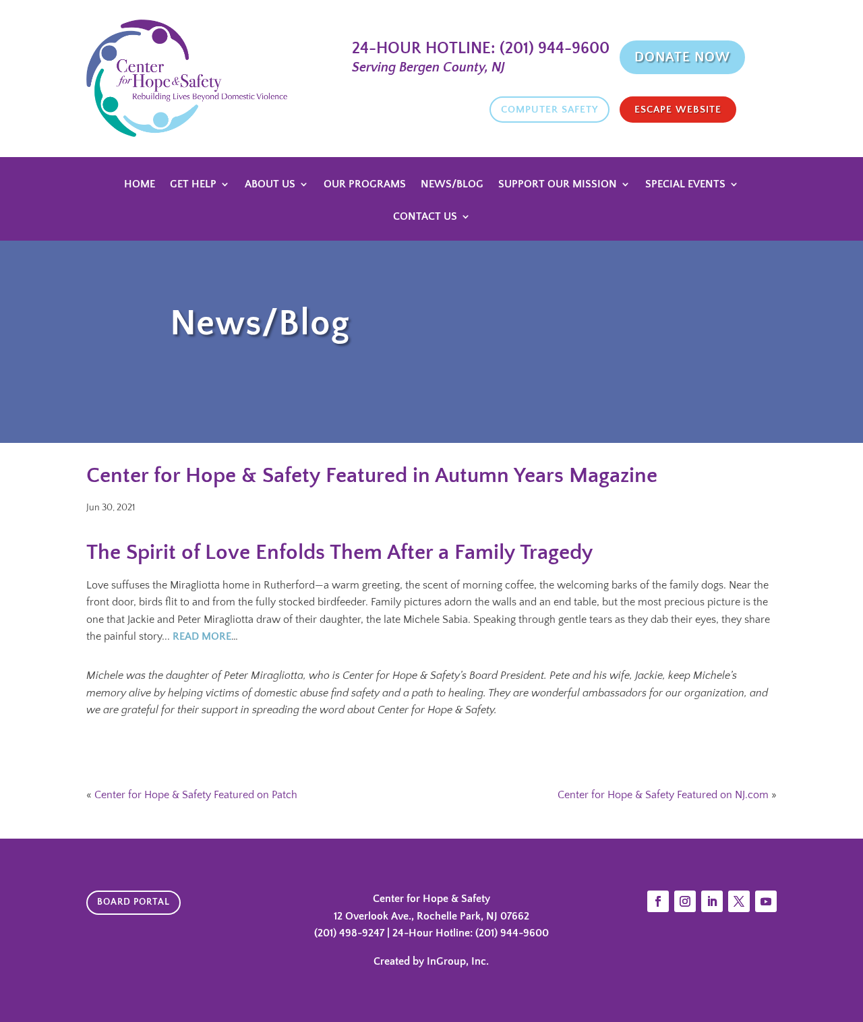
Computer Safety (549, 109)
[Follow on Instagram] (685, 901)
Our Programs (365, 184)
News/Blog (452, 184)
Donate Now (682, 57)
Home (139, 184)
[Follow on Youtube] (766, 901)
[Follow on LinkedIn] (712, 901)
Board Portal (133, 902)
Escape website (677, 109)
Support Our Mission (557, 184)
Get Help (193, 184)
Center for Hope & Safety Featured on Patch (195, 795)
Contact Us (425, 217)
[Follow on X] (739, 901)
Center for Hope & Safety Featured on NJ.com (663, 795)
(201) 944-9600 (552, 48)
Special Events (685, 184)
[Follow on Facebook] (658, 901)
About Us (270, 184)
